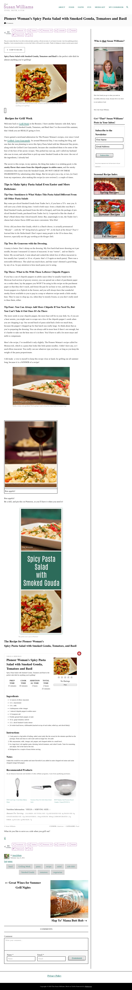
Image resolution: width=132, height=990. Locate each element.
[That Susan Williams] (18, 7)
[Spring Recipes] (109, 186)
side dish (71, 866)
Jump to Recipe (15, 50)
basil (11, 866)
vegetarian (57, 872)
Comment (8, 936)
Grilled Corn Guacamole (18, 140)
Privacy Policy (54, 975)
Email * (40, 955)
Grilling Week (24, 866)
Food (5, 861)
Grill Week (24, 124)
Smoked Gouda (27, 872)
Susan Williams (17, 855)
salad (59, 866)
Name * (10, 955)
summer (10, 861)
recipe (48, 866)
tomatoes (44, 872)
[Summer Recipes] (109, 207)
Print (65, 685)
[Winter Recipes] (109, 251)
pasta (38, 866)
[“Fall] (109, 229)
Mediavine (88, 986)
